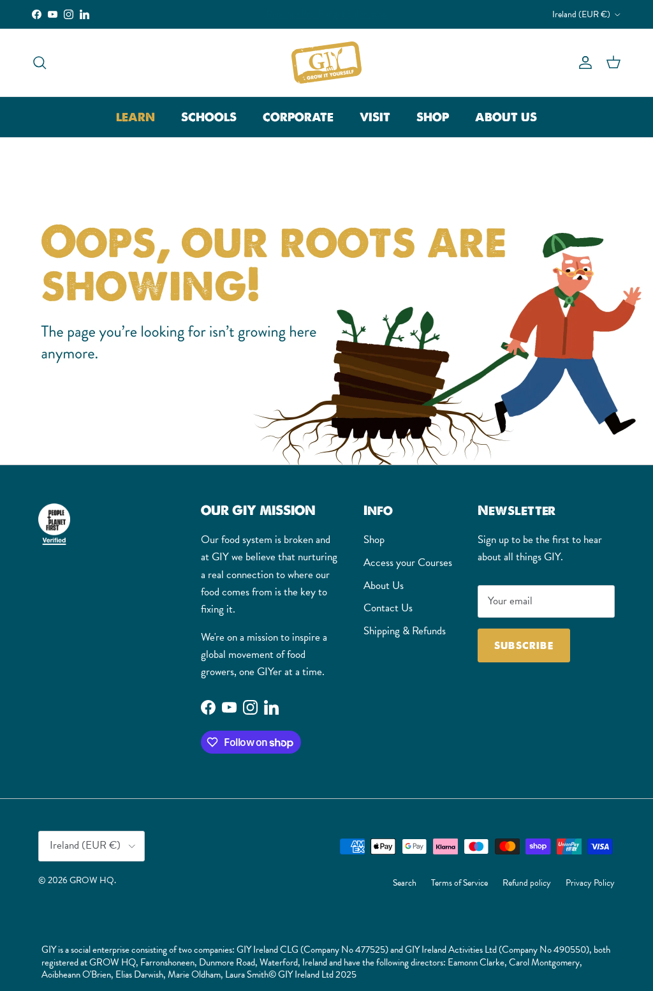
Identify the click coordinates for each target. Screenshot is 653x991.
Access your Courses (407, 562)
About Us (383, 585)
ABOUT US (506, 117)
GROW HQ (92, 880)
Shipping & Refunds (404, 631)
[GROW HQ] (326, 62)
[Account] (583, 62)
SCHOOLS (209, 117)
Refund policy (527, 882)
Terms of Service (459, 882)
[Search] (39, 62)
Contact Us (388, 608)
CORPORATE (298, 117)
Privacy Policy (590, 882)
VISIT (375, 117)
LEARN (135, 117)
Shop (374, 540)
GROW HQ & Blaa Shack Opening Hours (326, 17)
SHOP (432, 117)
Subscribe (524, 645)
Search (404, 882)
